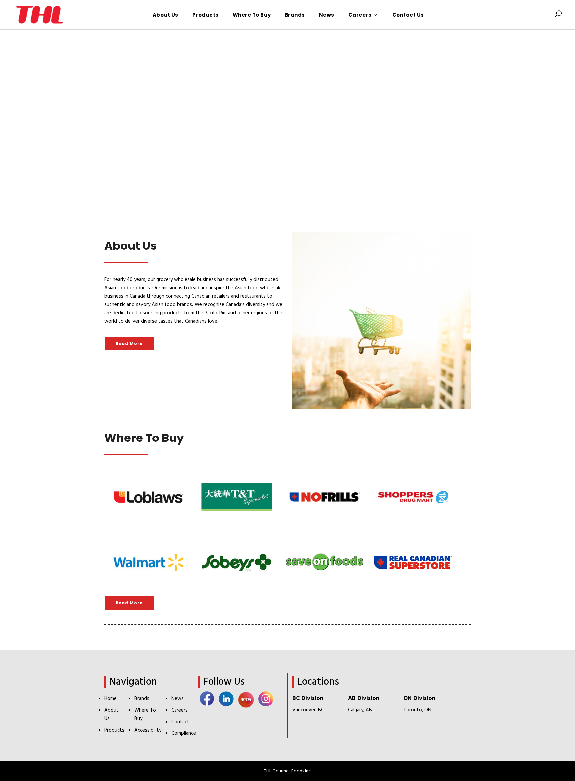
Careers (179, 710)
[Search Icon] (558, 14)
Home (110, 699)
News (177, 699)
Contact (180, 722)
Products (114, 730)
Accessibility (147, 730)
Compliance (183, 733)
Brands (141, 699)
